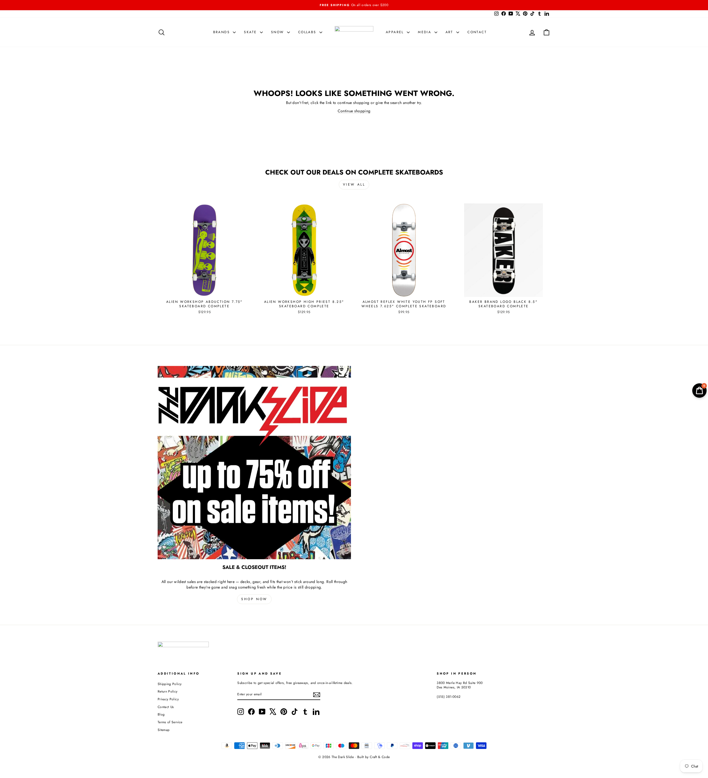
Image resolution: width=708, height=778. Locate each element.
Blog (161, 714)
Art (450, 32)
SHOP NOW (254, 599)
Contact (477, 32)
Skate (251, 32)
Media (425, 32)
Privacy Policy (168, 699)
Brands (222, 32)
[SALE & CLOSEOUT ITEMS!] (254, 462)
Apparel (395, 32)
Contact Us (166, 706)
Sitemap (164, 729)
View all (354, 184)
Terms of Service (170, 722)
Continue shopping (354, 111)
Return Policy (168, 691)
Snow (278, 32)
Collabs (308, 32)
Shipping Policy (169, 683)
